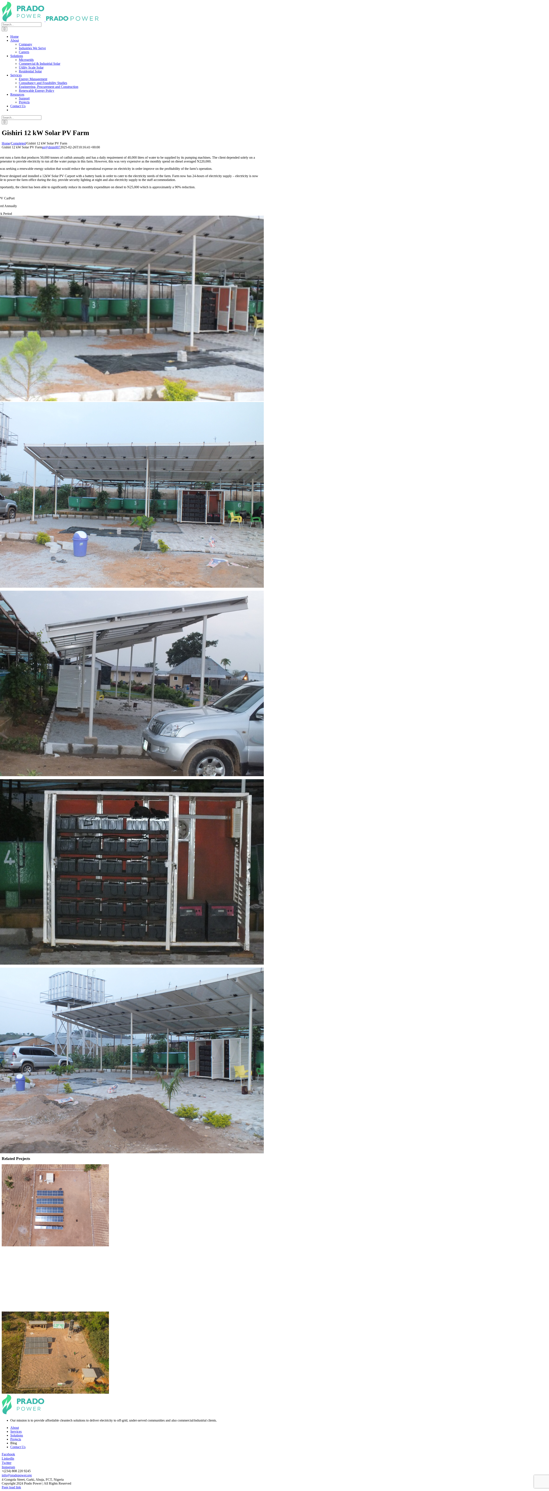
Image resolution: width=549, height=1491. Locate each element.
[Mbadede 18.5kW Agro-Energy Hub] (55, 1392)
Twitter (6, 1463)
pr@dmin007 (51, 147)
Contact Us (18, 1447)
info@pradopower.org (17, 1475)
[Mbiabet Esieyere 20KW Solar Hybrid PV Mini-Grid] (274, 1295)
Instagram (8, 1467)
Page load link (11, 1487)
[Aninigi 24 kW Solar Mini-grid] (55, 1245)
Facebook (8, 1454)
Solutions (16, 1435)
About (14, 1427)
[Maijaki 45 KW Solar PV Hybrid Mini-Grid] (274, 1263)
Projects (15, 1439)
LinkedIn (8, 1458)
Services (16, 1431)
